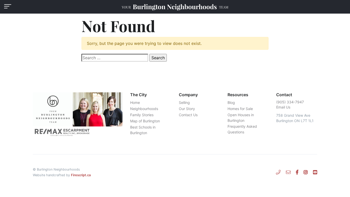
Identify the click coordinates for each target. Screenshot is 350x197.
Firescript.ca (81, 175)
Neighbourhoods (144, 108)
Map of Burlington (145, 121)
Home (135, 102)
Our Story (187, 108)
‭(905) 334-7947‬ (290, 102)
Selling (184, 102)
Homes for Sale (240, 108)
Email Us (283, 107)
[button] (7, 6)
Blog (231, 102)
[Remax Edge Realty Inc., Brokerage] (77, 132)
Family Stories (141, 115)
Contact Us (188, 115)
